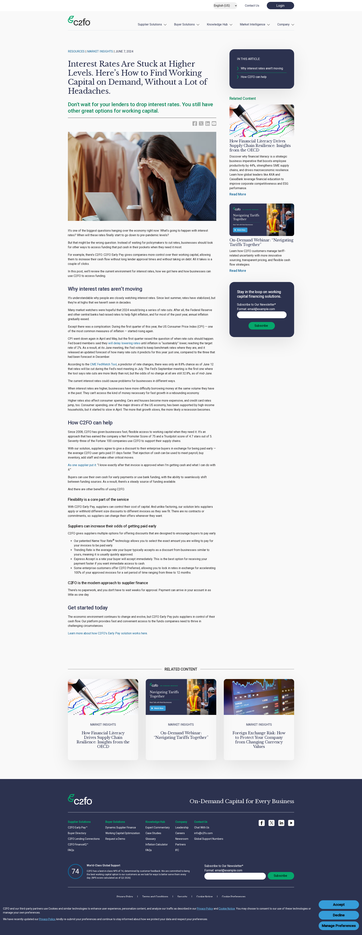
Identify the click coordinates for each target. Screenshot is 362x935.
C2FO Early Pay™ (77, 827)
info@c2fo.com (203, 833)
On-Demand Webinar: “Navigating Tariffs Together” (181, 735)
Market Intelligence (252, 24)
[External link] (201, 123)
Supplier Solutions (150, 24)
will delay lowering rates (124, 343)
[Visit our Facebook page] (195, 123)
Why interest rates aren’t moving (262, 68)
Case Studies (153, 833)
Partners (180, 844)
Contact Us (252, 5)
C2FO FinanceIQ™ (78, 844)
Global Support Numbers (208, 838)
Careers (180, 833)
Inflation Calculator (157, 844)
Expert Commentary (158, 827)
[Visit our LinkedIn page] (207, 123)
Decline (339, 915)
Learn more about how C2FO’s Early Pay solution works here (107, 633)
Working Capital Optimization (122, 833)
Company (283, 24)
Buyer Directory (77, 833)
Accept (339, 905)
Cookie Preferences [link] (233, 896)
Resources (76, 51)
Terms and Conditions (155, 896)
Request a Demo (115, 838)
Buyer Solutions (184, 24)
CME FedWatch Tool (103, 364)
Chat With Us (201, 827)
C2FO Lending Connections (84, 838)
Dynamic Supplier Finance (120, 827)
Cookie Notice (227, 908)
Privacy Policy (205, 908)
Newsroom (181, 838)
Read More (237, 194)
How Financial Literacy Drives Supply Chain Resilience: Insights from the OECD (260, 145)
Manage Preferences (339, 926)
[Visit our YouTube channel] (214, 123)
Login (280, 6)
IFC (177, 850)
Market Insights (100, 51)
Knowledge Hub (217, 24)
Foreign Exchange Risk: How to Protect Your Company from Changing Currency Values (258, 740)
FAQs (71, 850)
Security (182, 896)
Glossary (151, 838)
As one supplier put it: (82, 465)
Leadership (182, 827)
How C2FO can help (254, 77)
